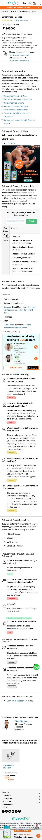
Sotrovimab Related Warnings (16, 106)
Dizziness (7, 307)
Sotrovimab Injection (15, 701)
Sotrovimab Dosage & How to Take (18, 99)
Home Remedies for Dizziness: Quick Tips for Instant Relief (20, 310)
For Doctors (6, 801)
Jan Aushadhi (20, 40)
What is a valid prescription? (19, 55)
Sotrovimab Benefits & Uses (15, 96)
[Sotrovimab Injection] (10, 755)
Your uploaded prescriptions (19, 61)
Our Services (7, 798)
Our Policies (6, 795)
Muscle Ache (9, 325)
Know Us (5, 792)
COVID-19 (11, 143)
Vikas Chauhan (21, 721)
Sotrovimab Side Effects (14, 103)
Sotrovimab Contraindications (16, 110)
